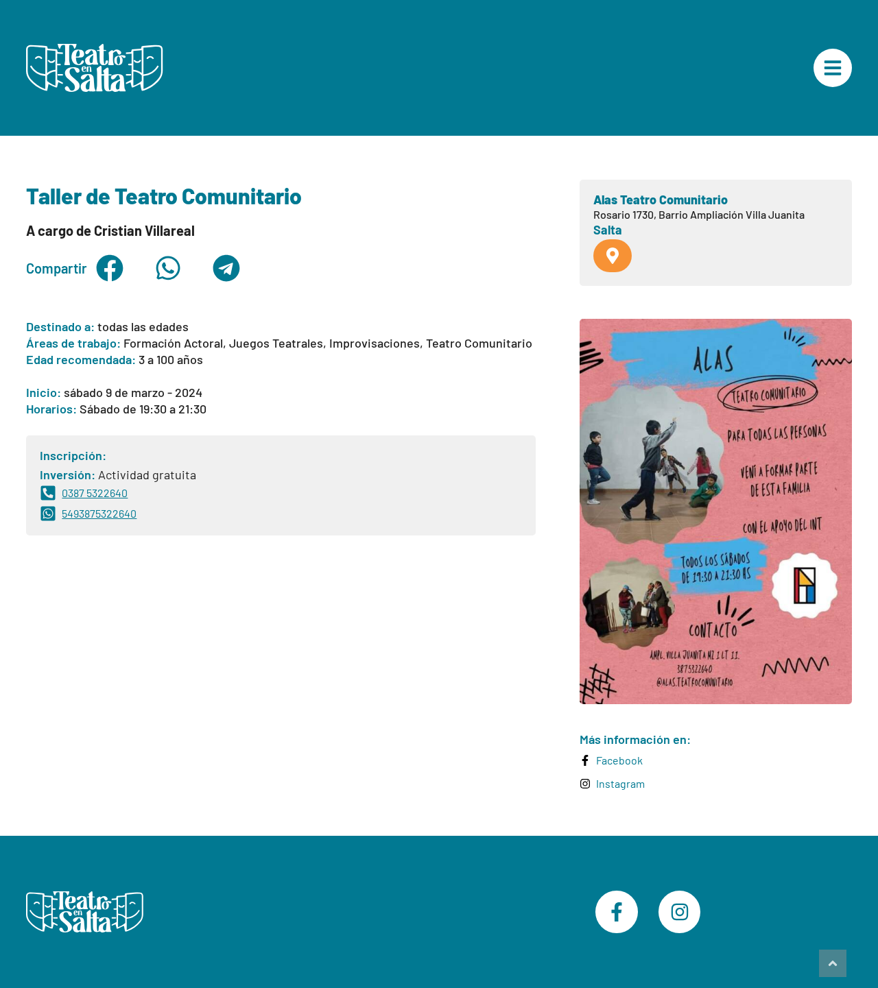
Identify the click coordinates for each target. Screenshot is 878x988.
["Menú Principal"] (833, 68)
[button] (109, 268)
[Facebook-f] (616, 912)
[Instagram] (679, 912)
